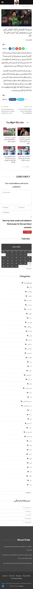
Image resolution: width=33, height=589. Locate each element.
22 (7, 263)
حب (31, 366)
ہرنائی (30, 485)
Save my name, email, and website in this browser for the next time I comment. (17, 224)
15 (7, 260)
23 (12, 263)
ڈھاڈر (31, 384)
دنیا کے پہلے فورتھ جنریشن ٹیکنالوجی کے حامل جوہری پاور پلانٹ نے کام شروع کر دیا (7, 111)
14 (3, 260)
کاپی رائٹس (29, 515)
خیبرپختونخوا (29, 375)
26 (25, 263)
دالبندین (30, 379)
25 (20, 263)
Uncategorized (28, 283)
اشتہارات (30, 296)
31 (16, 266)
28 (3, 266)
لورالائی (30, 476)
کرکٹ (30, 450)
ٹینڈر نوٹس (29, 353)
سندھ (30, 415)
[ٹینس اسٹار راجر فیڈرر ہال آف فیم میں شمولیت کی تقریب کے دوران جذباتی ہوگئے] (24, 132)
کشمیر (30, 454)
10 (16, 257)
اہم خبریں (29, 305)
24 (16, 263)
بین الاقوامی (29, 327)
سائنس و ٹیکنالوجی (28, 406)
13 (29, 257)
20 (29, 260)
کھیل (5, 128)
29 (7, 266)
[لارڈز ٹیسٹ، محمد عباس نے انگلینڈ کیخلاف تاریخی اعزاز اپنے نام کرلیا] (9, 132)
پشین (30, 336)
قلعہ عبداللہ (29, 437)
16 (12, 260)
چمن (31, 362)
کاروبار (30, 441)
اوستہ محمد (29, 309)
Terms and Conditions (16, 578)
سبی (31, 410)
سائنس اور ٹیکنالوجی (27, 401)
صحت (30, 428)
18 (20, 260)
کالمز (30, 445)
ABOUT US (29, 492)
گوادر (31, 472)
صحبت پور (29, 423)
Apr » (30, 269)
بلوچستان (29, 322)
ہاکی (31, 480)
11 (20, 257)
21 (3, 263)
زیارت (30, 393)
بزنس (30, 318)
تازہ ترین (19, 147)
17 (16, 260)
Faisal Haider (21, 586)
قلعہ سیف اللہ (29, 432)
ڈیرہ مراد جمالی (28, 388)
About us (5, 576)
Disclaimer (18, 576)
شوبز (31, 419)
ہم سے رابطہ (28, 511)
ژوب (31, 397)
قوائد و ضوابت (28, 518)
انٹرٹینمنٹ (29, 300)
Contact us (11, 576)
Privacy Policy (26, 576)
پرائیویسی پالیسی (28, 522)
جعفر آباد (30, 358)
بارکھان (30, 314)
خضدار (30, 371)
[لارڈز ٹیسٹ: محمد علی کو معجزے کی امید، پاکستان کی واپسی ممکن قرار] (24, 150)
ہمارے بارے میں (27, 507)
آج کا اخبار (29, 292)
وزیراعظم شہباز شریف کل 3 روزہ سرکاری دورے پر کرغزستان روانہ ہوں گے (17, 563)
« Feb (27, 269)
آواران (31, 287)
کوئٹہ (31, 467)
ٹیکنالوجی (29, 344)
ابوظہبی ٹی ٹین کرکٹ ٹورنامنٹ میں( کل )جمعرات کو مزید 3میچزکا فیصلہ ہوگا (25, 111)
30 (12, 266)
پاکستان (30, 331)
